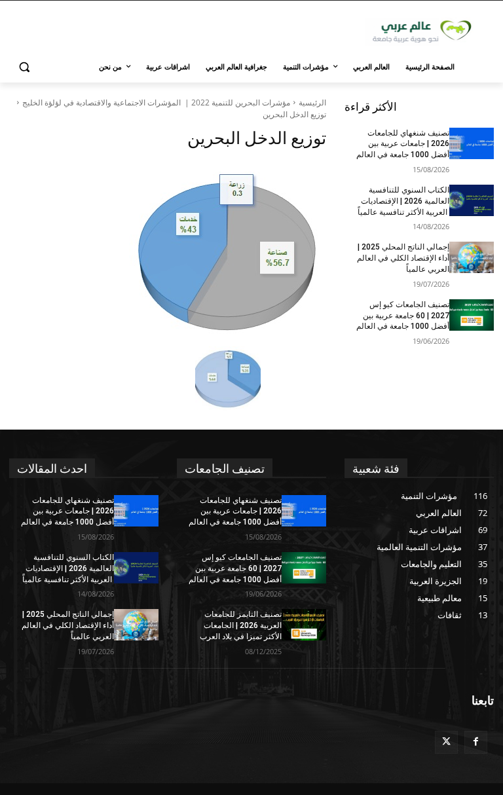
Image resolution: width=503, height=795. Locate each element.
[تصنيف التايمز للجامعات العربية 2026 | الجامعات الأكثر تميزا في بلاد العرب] (304, 624)
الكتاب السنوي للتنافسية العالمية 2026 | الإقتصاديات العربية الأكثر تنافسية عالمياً (403, 201)
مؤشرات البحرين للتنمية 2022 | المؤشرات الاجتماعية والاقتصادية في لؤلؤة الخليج (156, 102)
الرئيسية (312, 102)
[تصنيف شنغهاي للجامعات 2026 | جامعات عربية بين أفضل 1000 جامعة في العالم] (471, 143)
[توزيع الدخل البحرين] (167, 250)
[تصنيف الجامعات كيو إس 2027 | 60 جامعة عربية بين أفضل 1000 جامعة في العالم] (471, 315)
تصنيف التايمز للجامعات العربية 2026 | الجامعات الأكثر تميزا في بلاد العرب (241, 625)
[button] (24, 67)
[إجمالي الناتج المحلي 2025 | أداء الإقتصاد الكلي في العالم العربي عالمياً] (471, 257)
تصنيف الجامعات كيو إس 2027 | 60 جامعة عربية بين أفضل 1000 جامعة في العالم (402, 315)
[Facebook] (475, 742)
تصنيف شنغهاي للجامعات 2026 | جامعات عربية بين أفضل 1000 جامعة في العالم (402, 144)
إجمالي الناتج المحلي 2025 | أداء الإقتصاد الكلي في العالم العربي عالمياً (403, 258)
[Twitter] (446, 742)
